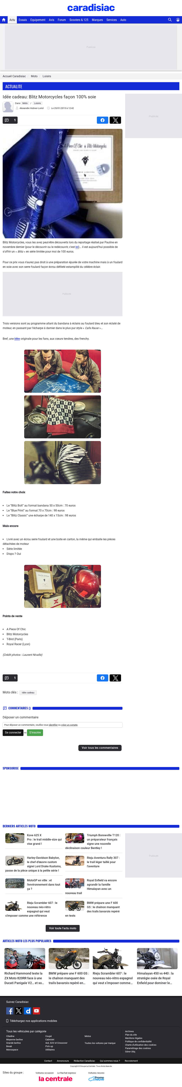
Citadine (10, 1036)
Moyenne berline (14, 1039)
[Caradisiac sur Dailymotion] (28, 1011)
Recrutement (131, 1060)
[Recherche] (170, 19)
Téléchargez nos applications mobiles (33, 1021)
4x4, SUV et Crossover (56, 1043)
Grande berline (13, 1043)
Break (9, 1046)
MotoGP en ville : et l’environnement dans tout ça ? (43, 885)
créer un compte (69, 725)
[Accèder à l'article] (14, 838)
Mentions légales (133, 1038)
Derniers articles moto (19, 826)
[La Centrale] (56, 1082)
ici (77, 247)
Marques (97, 20)
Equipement (37, 20)
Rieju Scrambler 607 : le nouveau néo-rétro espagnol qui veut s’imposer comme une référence (113, 978)
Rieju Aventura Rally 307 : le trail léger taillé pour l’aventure (103, 862)
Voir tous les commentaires (100, 747)
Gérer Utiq (130, 1051)
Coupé (48, 1036)
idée (17, 338)
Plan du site (131, 1034)
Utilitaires (50, 1049)
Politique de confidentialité (138, 1041)
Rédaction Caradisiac (84, 1060)
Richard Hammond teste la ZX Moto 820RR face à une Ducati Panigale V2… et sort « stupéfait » (24, 978)
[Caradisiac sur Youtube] (36, 1011)
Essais (23, 20)
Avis (51, 20)
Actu (12, 20)
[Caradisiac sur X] (19, 1011)
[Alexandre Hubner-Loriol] (8, 111)
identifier (53, 725)
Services (111, 20)
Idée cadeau (28, 692)
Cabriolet (49, 1039)
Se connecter (13, 732)
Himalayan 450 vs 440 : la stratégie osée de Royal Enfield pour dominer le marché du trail (155, 978)
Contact (48, 1060)
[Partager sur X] (116, 119)
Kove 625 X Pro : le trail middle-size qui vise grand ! (44, 839)
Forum (62, 20)
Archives (129, 1031)
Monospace (12, 1049)
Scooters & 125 (78, 20)
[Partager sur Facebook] (103, 119)
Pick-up (49, 1046)
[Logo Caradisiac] (91, 14)
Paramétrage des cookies (138, 1048)
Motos (88, 1036)
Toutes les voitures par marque (100, 1043)
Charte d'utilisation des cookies (140, 1045)
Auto (123, 20)
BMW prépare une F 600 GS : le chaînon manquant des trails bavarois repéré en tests (69, 978)
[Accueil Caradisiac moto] (4, 19)
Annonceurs (63, 1060)
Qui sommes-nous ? (110, 1060)
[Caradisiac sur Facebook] (10, 1011)
